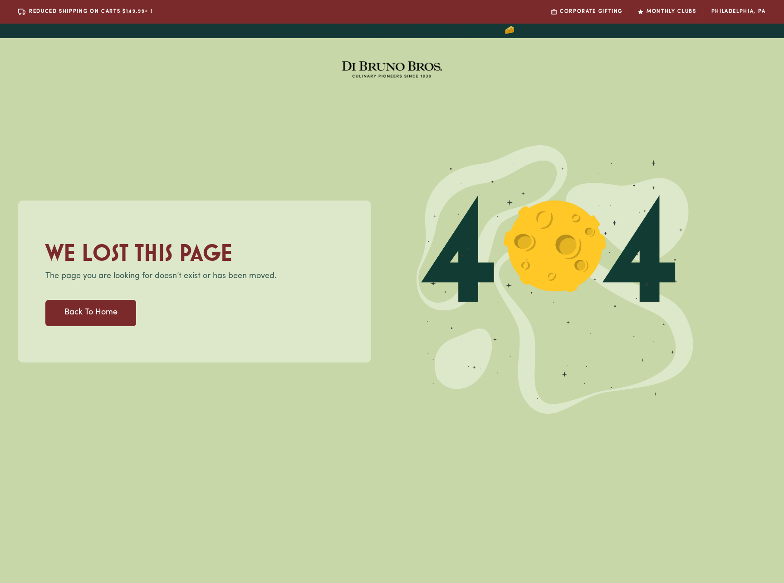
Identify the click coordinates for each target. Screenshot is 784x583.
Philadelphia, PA (738, 11)
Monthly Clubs (671, 11)
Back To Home (91, 313)
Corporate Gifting (591, 11)
